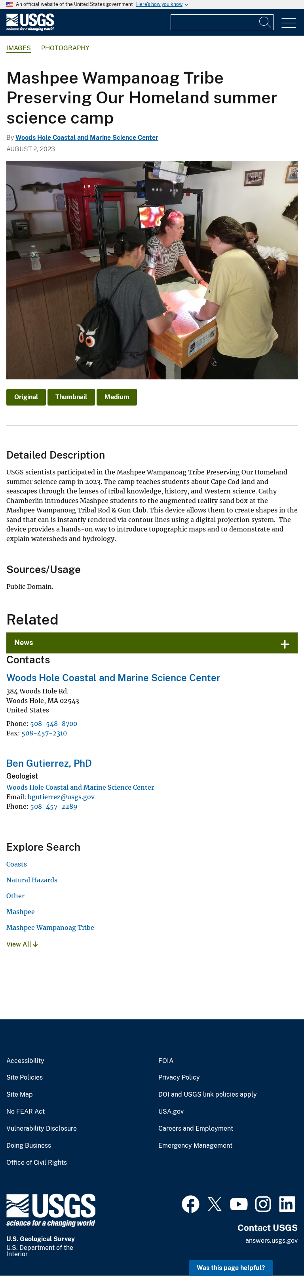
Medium (116, 397)
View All (19, 944)
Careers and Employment (195, 1128)
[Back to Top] (275, 1247)
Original (26, 397)
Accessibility (25, 1061)
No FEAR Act (25, 1111)
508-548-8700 (53, 724)
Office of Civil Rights (36, 1162)
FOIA (165, 1061)
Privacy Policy (179, 1077)
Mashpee (20, 912)
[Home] (30, 29)
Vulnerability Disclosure (41, 1128)
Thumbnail (71, 397)
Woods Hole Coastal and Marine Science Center (86, 137)
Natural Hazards (31, 880)
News (23, 642)
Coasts (16, 864)
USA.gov (171, 1111)
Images (18, 48)
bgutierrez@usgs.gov (61, 797)
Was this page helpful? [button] (231, 1268)
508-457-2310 (44, 733)
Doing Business (28, 1145)
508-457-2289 (54, 806)
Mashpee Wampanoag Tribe (50, 927)
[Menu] (289, 23)
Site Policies (24, 1077)
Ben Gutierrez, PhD (49, 763)
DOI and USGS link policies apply (207, 1094)
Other (15, 896)
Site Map (19, 1094)
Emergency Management (195, 1145)
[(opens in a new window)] (190, 1203)
